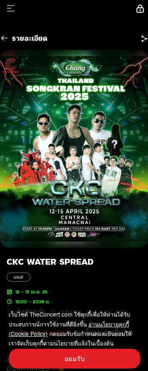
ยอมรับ (75, 358)
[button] (144, 38)
